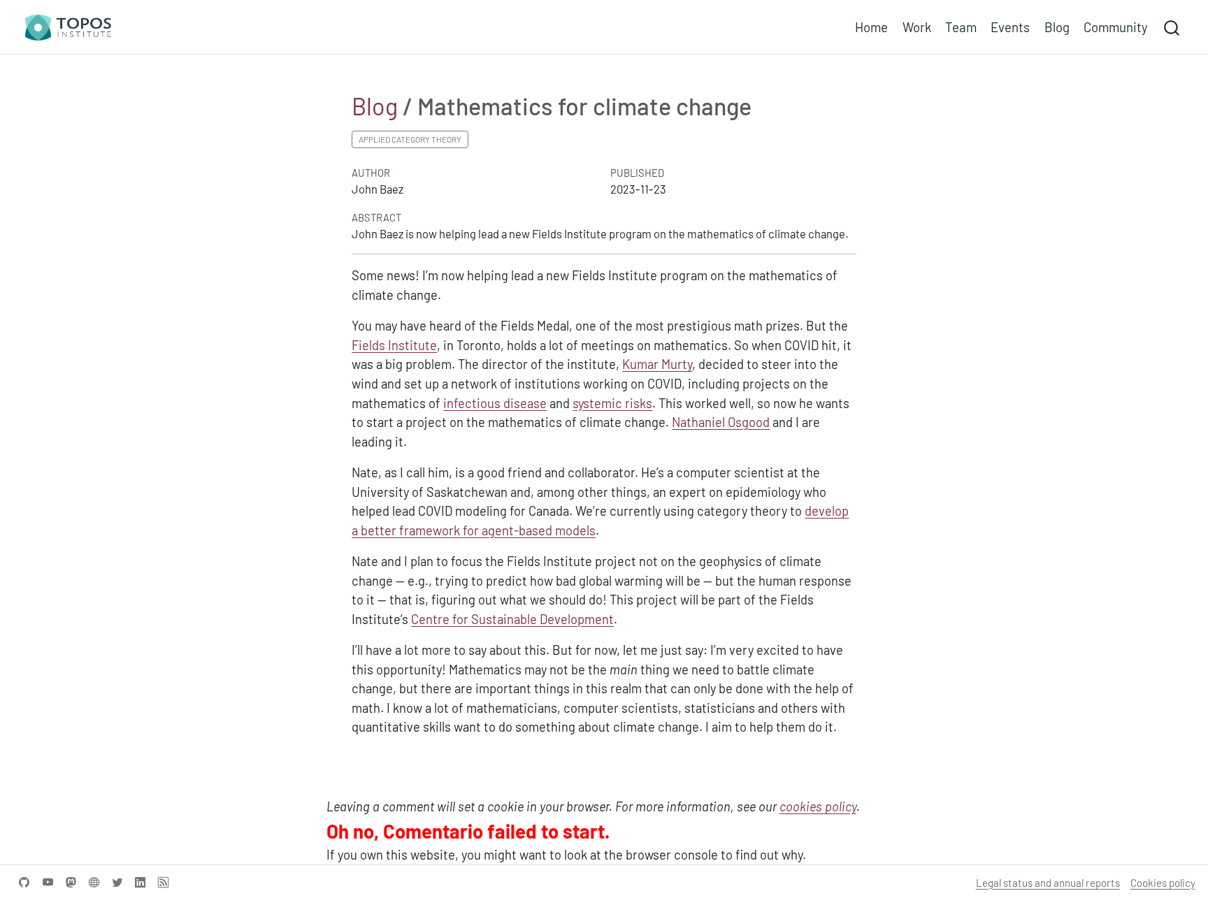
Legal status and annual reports (1048, 882)
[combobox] (1172, 27)
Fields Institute (394, 345)
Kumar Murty (657, 364)
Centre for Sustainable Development (512, 619)
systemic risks (612, 403)
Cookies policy (1162, 882)
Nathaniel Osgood (721, 422)
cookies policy (817, 806)
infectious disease (495, 403)
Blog (375, 106)
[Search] (1171, 27)
